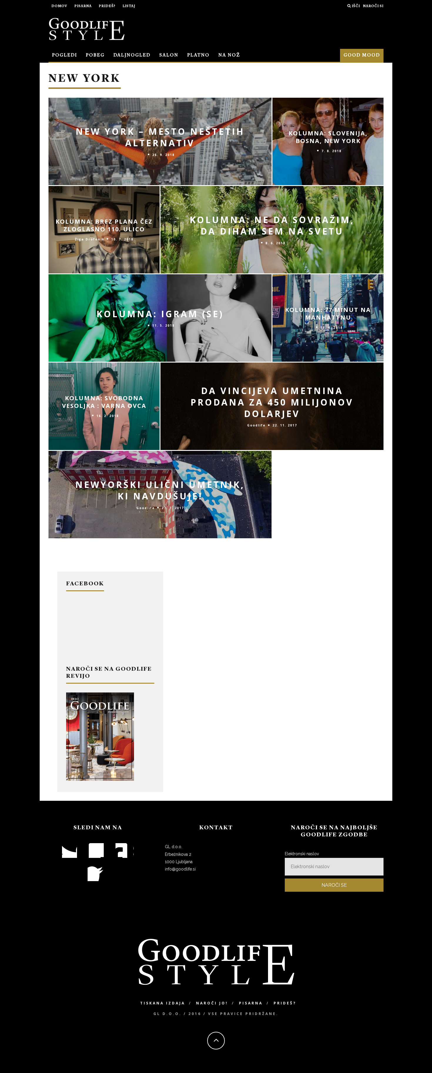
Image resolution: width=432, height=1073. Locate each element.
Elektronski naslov (302, 853)
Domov (59, 6)
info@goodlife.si (180, 869)
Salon (168, 55)
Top (418, 1059)
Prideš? (107, 6)
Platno (198, 55)
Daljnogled (131, 55)
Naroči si (373, 6)
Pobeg (95, 55)
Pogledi (64, 55)
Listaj (129, 6)
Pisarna (83, 6)
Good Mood (362, 55)
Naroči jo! (212, 1003)
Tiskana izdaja (162, 1003)
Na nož (229, 55)
